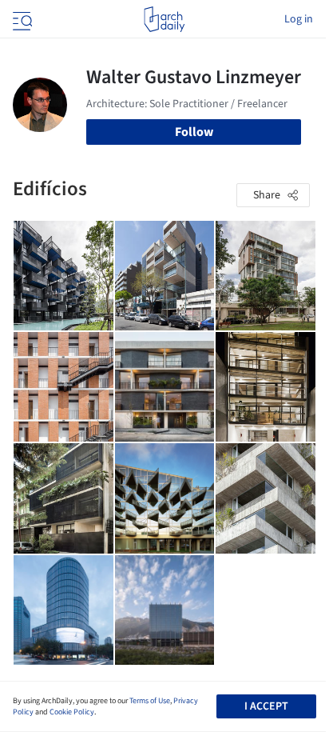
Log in (298, 19)
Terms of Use (149, 700)
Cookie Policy (72, 712)
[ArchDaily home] (164, 19)
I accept (266, 706)
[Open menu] (21, 19)
